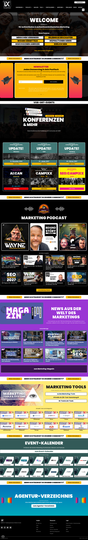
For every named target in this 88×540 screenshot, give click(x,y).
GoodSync (81, 430)
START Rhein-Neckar (66, 476)
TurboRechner (21, 419)
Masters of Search (6, 464)
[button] (20, 7)
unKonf (21, 464)
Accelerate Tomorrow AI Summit (51, 464)
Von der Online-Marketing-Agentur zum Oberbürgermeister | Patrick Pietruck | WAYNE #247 (54, 267)
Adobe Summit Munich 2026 (81, 464)
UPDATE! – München (37, 476)
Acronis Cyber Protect (7, 430)
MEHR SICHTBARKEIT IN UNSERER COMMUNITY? (44, 58)
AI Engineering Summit (36, 464)
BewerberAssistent (7, 419)
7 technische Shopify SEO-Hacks (75, 359)
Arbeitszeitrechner (36, 419)
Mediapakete (80, 2)
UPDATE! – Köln (22, 476)
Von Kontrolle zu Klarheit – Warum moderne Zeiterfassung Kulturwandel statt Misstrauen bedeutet (55, 344)
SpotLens (51, 419)
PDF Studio (36, 430)
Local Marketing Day (66, 464)
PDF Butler (51, 430)
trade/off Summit (51, 476)
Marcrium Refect (81, 419)
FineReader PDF (21, 430)
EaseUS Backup (66, 430)
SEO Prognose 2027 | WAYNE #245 (9, 283)
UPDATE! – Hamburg (7, 476)
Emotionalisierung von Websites (10, 342)
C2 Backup (66, 419)
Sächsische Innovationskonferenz (81, 476)
